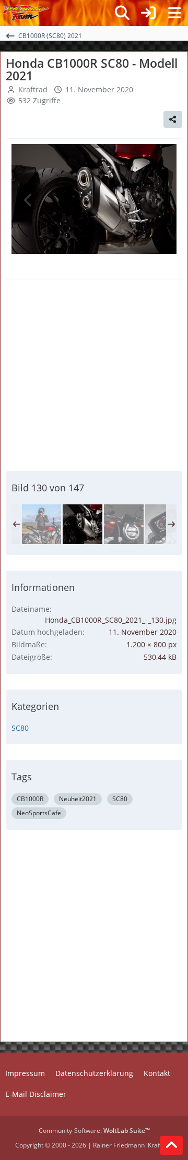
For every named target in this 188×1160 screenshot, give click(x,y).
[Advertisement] (94, 374)
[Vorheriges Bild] (29, 200)
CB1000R (30, 798)
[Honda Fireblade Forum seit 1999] (26, 13)
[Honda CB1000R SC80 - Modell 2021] (41, 524)
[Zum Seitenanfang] (171, 1145)
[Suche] (122, 13)
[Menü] (174, 13)
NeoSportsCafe (39, 812)
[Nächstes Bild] (159, 200)
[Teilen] (172, 119)
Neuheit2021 (78, 798)
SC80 (20, 728)
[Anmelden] (148, 13)
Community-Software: (94, 1130)
